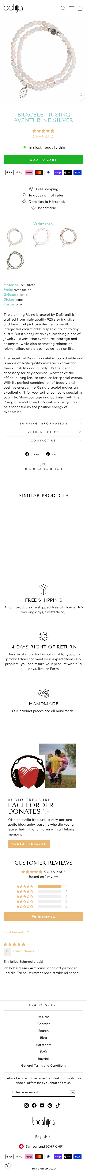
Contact (43, 1024)
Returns (43, 1017)
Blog (43, 1038)
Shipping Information (43, 423)
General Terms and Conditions (43, 1065)
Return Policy (43, 432)
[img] (14, 944)
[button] (43, 131)
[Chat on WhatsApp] (7, 1165)
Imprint (43, 1059)
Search (43, 1031)
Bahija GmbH (42, 1005)
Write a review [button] (43, 916)
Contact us (43, 440)
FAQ (43, 1052)
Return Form (48, 668)
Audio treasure (29, 843)
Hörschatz (43, 1045)
